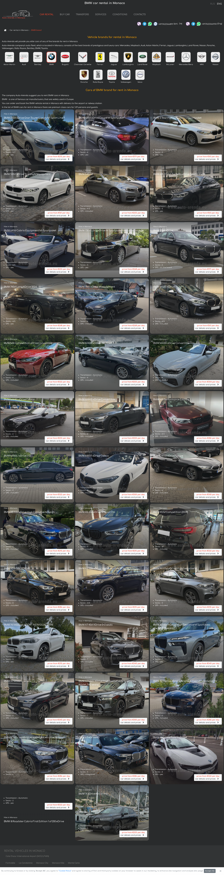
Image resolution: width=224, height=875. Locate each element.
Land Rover (143, 64)
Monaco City (42, 863)
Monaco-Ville (58, 863)
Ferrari (100, 64)
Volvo (140, 82)
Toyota (112, 82)
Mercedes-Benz (186, 64)
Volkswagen (126, 82)
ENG (219, 4)
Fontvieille (10, 863)
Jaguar (114, 64)
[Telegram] (144, 24)
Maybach (156, 64)
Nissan (215, 64)
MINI (202, 64)
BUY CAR (65, 14)
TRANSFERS (82, 14)
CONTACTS (140, 14)
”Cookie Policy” (65, 871)
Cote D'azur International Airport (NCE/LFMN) (27, 856)
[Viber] (139, 24)
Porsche (84, 82)
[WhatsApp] (150, 24)
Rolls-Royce (98, 82)
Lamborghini (128, 64)
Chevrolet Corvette (82, 64)
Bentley (37, 64)
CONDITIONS (120, 14)
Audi (24, 64)
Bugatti (65, 64)
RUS (212, 4)
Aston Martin (9, 64)
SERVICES (100, 14)
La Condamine (25, 863)
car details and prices (58, 158)
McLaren (170, 64)
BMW (51, 64)
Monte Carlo (74, 863)
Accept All (209, 871)
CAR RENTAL (47, 14)
